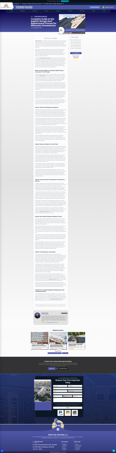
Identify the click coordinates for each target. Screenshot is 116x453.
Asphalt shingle (38, 40)
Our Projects (77, 448)
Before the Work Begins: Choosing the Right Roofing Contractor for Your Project (76, 39)
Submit (67, 407)
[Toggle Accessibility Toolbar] (2, 451)
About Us (77, 444)
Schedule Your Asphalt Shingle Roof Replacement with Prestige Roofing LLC (76, 48)
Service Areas (82, 10)
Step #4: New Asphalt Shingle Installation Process (76, 45)
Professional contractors (44, 211)
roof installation (42, 75)
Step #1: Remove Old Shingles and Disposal (76, 40)
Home (11, 10)
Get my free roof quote (65, 1)
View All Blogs (65, 353)
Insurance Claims (78, 445)
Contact (104, 10)
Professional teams (52, 279)
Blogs (32, 16)
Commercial (34, 10)
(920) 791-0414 (108, 7)
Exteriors (46, 10)
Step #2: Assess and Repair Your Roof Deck (76, 42)
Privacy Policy (63, 452)
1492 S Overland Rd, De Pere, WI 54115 (45, 444)
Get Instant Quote (95, 7)
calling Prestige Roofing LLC (56, 298)
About (93, 10)
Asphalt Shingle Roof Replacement (41, 16)
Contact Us (51, 368)
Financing (70, 10)
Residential (23, 10)
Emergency (58, 10)
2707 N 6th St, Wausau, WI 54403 (44, 447)
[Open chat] (113, 450)
